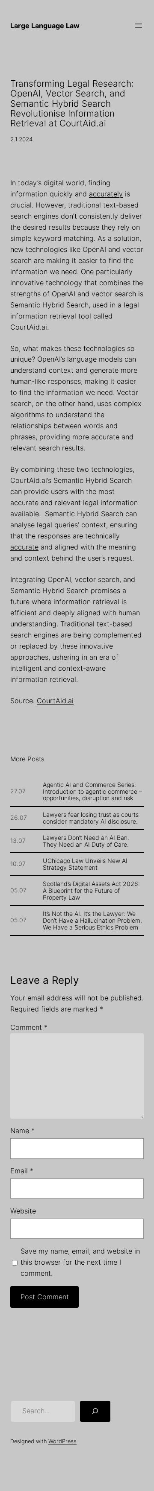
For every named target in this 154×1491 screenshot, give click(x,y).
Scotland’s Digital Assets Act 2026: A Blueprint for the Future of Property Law (91, 890)
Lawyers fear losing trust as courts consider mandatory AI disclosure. (91, 818)
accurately (106, 194)
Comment (28, 1027)
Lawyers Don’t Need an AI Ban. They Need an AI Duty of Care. (86, 841)
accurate (24, 547)
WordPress (62, 1441)
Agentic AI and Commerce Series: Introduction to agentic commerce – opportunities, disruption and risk (92, 791)
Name (22, 1130)
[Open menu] (138, 25)
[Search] (95, 1411)
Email (21, 1170)
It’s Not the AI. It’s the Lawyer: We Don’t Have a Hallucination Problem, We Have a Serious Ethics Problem (92, 920)
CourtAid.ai (55, 700)
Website (23, 1211)
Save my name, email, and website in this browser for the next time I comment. (80, 1262)
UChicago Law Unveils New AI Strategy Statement (85, 864)
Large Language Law (45, 25)
